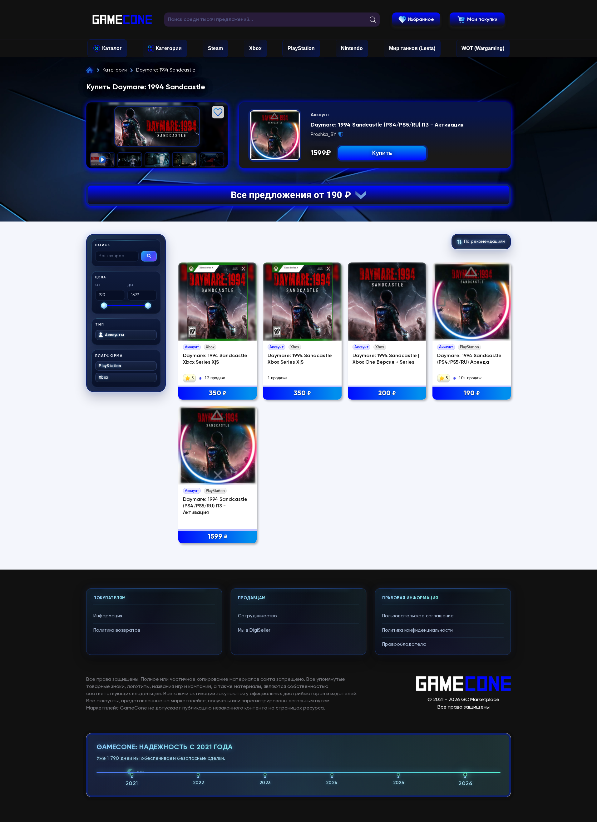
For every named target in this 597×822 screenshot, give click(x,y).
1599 (218, 536)
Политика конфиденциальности (417, 630)
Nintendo (352, 48)
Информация (107, 616)
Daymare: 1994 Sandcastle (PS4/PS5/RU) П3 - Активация (215, 506)
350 (217, 393)
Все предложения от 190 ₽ (293, 194)
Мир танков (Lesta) (412, 48)
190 (471, 393)
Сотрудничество (257, 616)
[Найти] (149, 256)
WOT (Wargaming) (482, 48)
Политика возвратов (116, 630)
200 (387, 393)
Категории (169, 48)
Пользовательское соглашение (418, 616)
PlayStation (301, 48)
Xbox (255, 48)
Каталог (112, 48)
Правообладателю (404, 644)
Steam (215, 48)
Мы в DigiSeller (254, 630)
